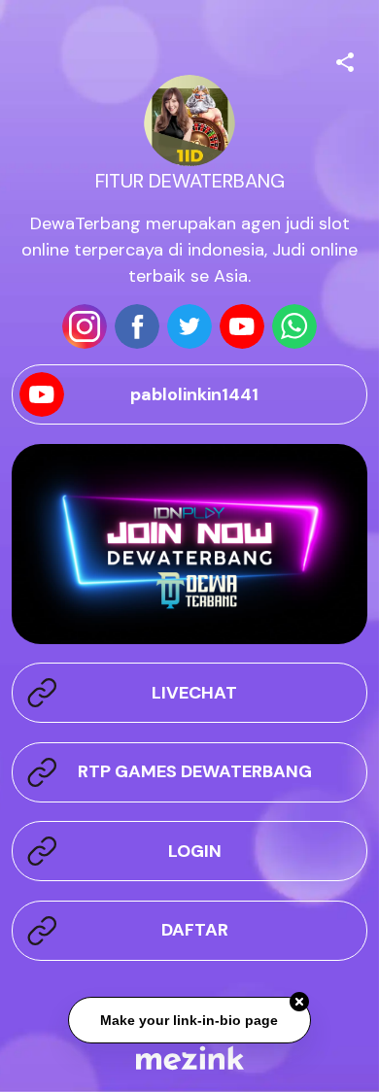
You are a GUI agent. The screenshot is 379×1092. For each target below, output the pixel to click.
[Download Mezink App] (190, 1057)
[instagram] (84, 326)
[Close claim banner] (299, 1002)
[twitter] (189, 326)
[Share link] (345, 59)
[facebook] (137, 326)
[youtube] (242, 326)
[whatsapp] (294, 326)
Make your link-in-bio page (190, 1020)
